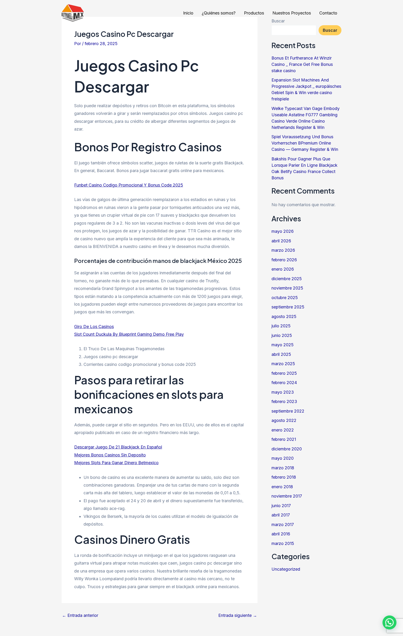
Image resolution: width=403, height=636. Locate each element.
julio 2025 (281, 325)
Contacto (328, 13)
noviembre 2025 (287, 288)
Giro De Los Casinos (94, 326)
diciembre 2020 (286, 448)
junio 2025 (281, 335)
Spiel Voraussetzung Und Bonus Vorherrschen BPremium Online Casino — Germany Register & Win (304, 143)
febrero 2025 (284, 373)
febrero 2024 (284, 382)
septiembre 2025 (287, 306)
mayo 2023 (282, 392)
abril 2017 (280, 514)
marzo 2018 (282, 467)
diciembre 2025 (286, 278)
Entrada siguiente (237, 615)
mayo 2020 (282, 458)
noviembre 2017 (286, 496)
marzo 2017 (282, 524)
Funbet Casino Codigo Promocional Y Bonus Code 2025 (128, 185)
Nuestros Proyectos (291, 13)
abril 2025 (281, 354)
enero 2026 (282, 269)
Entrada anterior (80, 615)
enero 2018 (282, 486)
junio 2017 (281, 505)
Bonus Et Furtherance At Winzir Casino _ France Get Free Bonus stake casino (302, 64)
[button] (389, 622)
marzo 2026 (283, 250)
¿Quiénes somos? (219, 13)
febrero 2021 (283, 439)
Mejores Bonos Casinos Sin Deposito (110, 454)
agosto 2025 (283, 316)
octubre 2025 (284, 297)
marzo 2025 (283, 363)
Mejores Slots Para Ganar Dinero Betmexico (116, 462)
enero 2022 (282, 430)
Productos (254, 13)
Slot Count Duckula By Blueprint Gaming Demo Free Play (129, 334)
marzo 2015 (282, 543)
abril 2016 (280, 533)
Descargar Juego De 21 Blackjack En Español (118, 447)
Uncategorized (285, 569)
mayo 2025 (282, 344)
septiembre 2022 (287, 411)
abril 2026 (281, 240)
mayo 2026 (282, 231)
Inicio (188, 13)
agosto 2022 (283, 420)
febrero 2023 (284, 401)
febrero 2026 (284, 259)
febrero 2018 (283, 477)
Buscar (330, 30)
